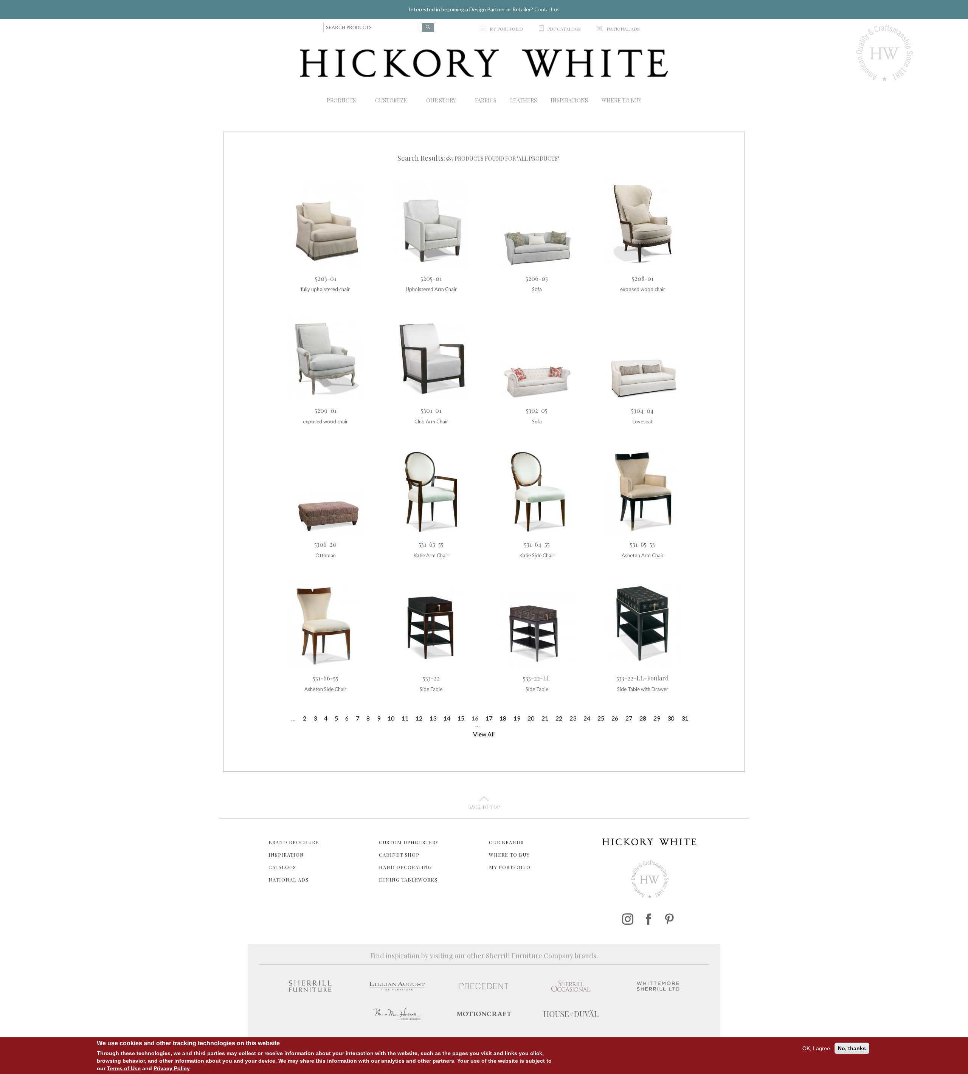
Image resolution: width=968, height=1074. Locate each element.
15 (461, 718)
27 (628, 718)
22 (558, 718)
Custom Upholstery (409, 842)
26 (614, 718)
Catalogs (282, 867)
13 (433, 718)
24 (586, 718)
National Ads (288, 879)
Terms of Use (124, 1068)
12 (419, 718)
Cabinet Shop (399, 854)
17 (489, 718)
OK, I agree (816, 1048)
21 (544, 718)
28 (642, 718)
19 (516, 718)
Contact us (547, 9)
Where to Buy (509, 854)
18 (503, 718)
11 (405, 718)
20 (530, 718)
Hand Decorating (405, 867)
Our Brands (506, 842)
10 (391, 718)
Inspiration (286, 854)
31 (684, 718)
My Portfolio (510, 867)
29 (656, 718)
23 (572, 718)
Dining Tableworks (408, 879)
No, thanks (852, 1048)
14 (447, 718)
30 (670, 718)
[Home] (484, 63)
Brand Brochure (293, 842)
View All (484, 734)
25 (600, 718)
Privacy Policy (172, 1068)
